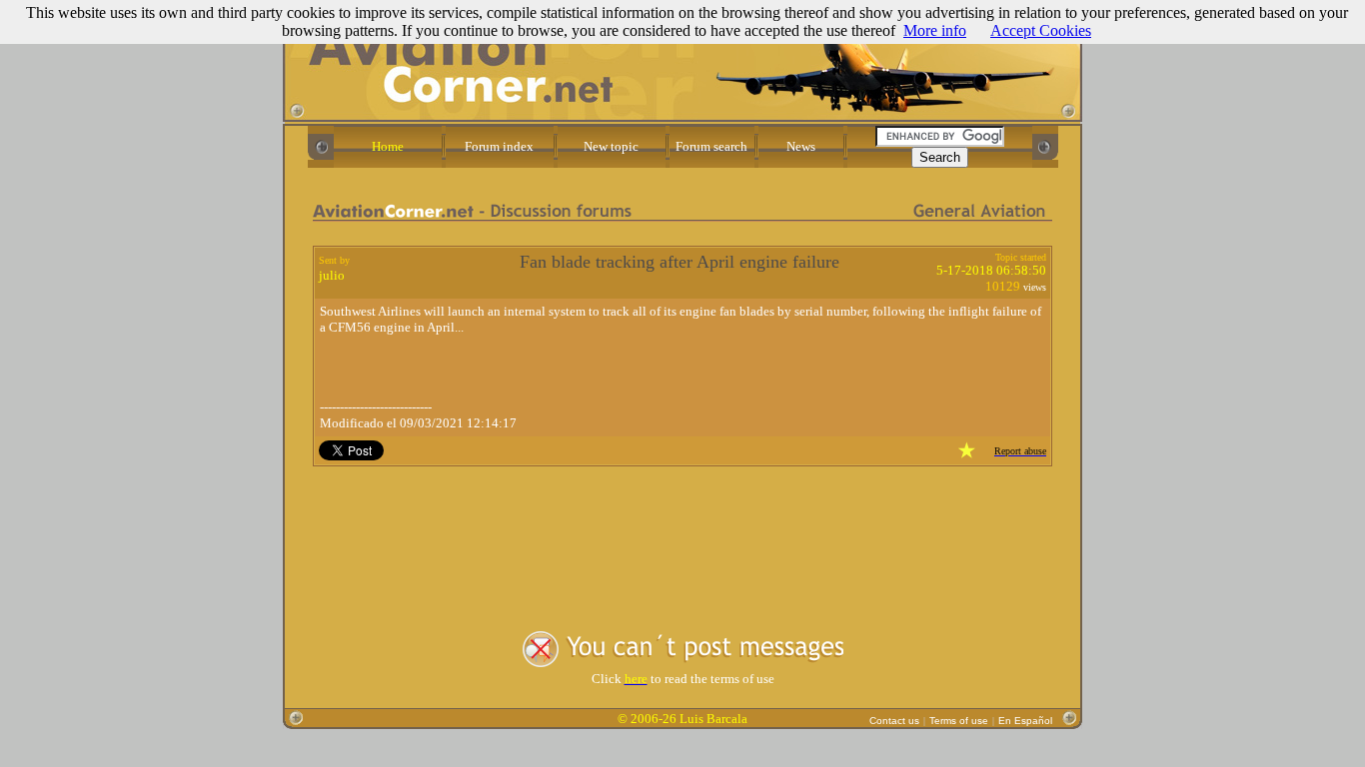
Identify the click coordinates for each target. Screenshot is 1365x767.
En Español (1025, 720)
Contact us (894, 720)
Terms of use (958, 720)
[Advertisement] (682, 529)
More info (934, 30)
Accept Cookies (1040, 30)
